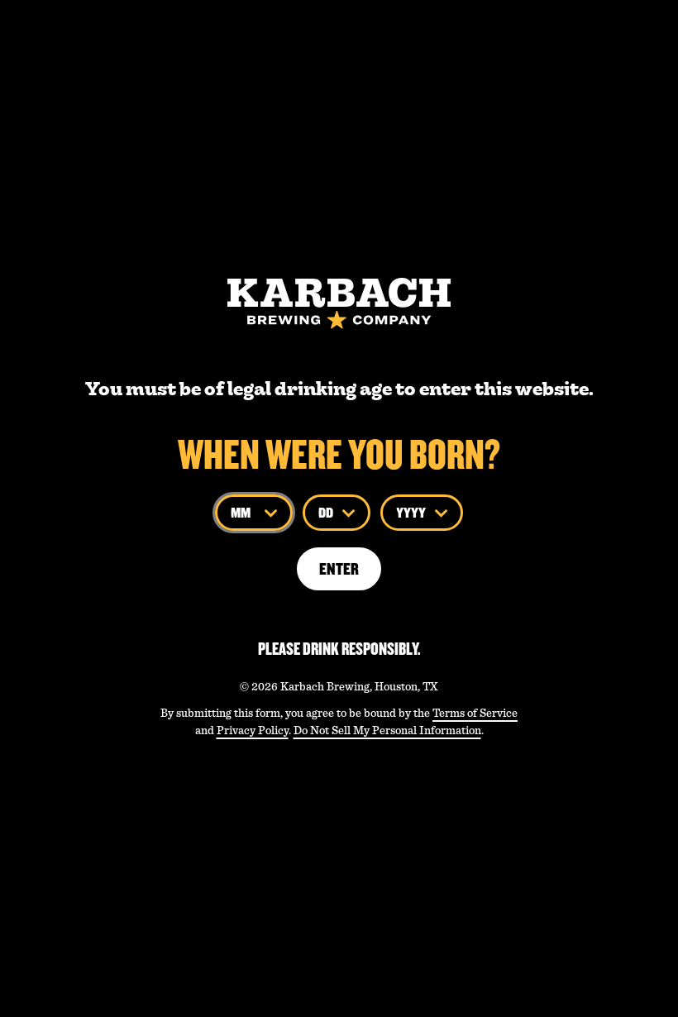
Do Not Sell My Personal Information (387, 730)
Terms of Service (475, 712)
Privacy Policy (253, 730)
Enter (339, 569)
